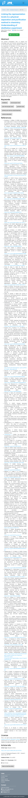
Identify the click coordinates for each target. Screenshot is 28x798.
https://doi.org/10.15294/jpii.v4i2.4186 (13, 644)
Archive (3, 777)
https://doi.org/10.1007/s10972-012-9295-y (14, 576)
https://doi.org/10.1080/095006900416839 (14, 344)
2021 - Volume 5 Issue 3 (12, 9)
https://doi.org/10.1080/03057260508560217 (15, 382)
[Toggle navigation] (23, 2)
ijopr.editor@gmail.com (7, 789)
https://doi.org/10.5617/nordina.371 (12, 535)
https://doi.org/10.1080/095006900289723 (14, 679)
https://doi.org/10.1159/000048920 (12, 391)
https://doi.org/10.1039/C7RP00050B (15, 155)
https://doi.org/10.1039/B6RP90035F (13, 246)
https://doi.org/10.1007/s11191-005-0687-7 (14, 326)
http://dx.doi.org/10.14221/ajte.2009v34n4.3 (15, 637)
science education (6, 114)
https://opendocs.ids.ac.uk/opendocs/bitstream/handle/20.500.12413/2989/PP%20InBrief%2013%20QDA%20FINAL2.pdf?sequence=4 (15, 714)
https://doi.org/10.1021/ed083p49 (12, 470)
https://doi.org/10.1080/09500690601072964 (15, 253)
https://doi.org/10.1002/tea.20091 (12, 596)
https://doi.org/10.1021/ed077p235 (12, 446)
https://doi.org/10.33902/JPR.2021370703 (11, 750)
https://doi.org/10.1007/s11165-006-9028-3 (14, 686)
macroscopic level (15, 102)
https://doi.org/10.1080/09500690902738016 (15, 567)
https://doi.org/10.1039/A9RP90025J (13, 557)
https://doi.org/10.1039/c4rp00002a (13, 138)
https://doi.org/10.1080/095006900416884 (14, 376)
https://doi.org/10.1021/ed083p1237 (13, 212)
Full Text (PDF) (15, 34)
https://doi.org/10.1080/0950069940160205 (15, 198)
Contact (3, 782)
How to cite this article (7, 766)
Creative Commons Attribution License (10, 739)
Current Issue (4, 776)
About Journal (4, 779)
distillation (4, 102)
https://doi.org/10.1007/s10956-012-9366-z (14, 265)
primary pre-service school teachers (11, 110)
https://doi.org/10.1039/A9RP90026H (13, 708)
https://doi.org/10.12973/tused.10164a (13, 163)
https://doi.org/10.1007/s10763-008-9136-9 (14, 284)
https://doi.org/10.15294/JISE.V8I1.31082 (14, 462)
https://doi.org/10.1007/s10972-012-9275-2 (14, 222)
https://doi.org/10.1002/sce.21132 (12, 477)
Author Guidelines (5, 780)
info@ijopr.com (6, 792)
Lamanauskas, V (8, 434)
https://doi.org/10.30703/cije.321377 (13, 699)
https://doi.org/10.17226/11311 (11, 527)
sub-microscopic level (7, 106)
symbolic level (20, 106)
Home (3, 9)
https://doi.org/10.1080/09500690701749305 (15, 127)
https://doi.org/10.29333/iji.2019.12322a (14, 193)
